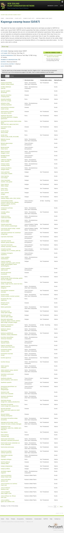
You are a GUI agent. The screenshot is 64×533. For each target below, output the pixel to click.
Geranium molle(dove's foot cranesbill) (7, 392)
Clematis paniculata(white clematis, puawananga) (9, 225)
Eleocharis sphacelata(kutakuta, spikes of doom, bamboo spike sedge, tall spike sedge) (10, 321)
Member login (53, 5)
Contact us (57, 519)
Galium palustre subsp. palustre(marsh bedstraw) (9, 370)
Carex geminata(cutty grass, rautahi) (6, 172)
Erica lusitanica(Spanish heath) (5, 342)
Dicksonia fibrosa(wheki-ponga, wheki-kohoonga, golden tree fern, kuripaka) (12, 278)
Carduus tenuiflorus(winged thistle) (6, 168)
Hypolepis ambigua (6, 459)
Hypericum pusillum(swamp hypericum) (6, 451)
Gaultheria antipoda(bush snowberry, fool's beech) (9, 379)
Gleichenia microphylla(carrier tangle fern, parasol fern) (10, 405)
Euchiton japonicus (6, 358)
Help (51, 519)
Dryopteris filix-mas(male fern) (6, 299)
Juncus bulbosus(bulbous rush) (5, 488)
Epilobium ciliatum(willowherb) (6, 329)
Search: (42, 76)
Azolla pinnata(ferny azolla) (4, 131)
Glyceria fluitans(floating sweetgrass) (6, 414)
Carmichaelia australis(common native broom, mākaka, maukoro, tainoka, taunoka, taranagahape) (10, 203)
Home (2, 18)
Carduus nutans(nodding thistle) (5, 164)
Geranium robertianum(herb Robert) (7, 397)
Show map (5, 46)
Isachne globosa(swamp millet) (5, 462)
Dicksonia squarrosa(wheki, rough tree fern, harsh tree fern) (11, 283)
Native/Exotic (58, 80)
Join (61, 5)
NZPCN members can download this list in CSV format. (53, 55)
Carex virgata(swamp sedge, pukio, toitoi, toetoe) (10, 197)
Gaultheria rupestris (6, 382)
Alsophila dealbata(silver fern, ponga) (6, 99)
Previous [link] (50, 506)
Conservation (38, 519)
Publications (9, 18)
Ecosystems (20, 519)
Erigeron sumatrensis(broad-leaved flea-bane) (8, 346)
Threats (13, 519)
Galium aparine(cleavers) (5, 366)
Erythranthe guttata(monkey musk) (6, 350)
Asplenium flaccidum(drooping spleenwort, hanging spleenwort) (9, 117)
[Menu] (62, 1)
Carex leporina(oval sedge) (5, 176)
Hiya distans (4, 432)
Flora (7, 519)
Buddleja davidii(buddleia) (5, 156)
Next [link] (61, 506)
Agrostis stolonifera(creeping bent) (6, 95)
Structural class (29, 80)
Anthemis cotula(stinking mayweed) (6, 104)
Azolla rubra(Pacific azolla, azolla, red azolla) (10, 135)
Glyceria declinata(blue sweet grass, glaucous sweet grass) (10, 410)
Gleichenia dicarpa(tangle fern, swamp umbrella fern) (10, 401)
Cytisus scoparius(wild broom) (5, 269)
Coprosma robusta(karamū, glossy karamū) (7, 241)
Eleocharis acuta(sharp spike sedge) (6, 311)
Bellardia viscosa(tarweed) (5, 139)
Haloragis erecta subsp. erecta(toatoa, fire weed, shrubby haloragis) (11, 423)
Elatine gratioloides (6, 307)
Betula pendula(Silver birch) (5, 148)
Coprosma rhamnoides (7, 236)
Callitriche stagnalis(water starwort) (6, 160)
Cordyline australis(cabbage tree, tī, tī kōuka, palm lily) (10, 249)
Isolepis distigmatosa (6, 466)
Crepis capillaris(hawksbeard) (5, 257)
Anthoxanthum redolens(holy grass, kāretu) (7, 112)
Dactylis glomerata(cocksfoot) (6, 273)
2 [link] (57, 506)
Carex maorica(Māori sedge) (5, 185)
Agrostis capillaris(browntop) (5, 91)
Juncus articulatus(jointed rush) (6, 480)
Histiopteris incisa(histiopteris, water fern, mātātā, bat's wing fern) (11, 428)
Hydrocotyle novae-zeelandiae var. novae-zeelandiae (10, 443)
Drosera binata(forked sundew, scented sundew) (10, 295)
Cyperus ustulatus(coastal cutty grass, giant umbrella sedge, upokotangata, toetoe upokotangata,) (10, 264)
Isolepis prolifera (5, 468)
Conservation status (46, 80)
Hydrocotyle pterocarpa (7, 447)
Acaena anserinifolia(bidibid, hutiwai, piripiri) (7, 83)
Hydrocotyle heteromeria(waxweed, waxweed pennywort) (10, 439)
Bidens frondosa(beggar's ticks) (5, 152)
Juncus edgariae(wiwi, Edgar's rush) (6, 492)
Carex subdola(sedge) (5, 193)
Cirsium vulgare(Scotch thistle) (5, 221)
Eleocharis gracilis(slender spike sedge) (7, 315)
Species (3, 80)
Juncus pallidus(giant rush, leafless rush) (7, 500)
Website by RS (29, 521)
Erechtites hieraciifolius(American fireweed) (7, 337)
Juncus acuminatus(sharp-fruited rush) (6, 476)
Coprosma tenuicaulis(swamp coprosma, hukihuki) (8, 245)
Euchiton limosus (5, 362)
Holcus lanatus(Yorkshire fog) (5, 435)
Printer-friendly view (53, 52)
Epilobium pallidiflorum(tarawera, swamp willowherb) (9, 333)
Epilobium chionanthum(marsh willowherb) (7, 325)
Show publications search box (11, 14)
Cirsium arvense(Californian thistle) (6, 216)
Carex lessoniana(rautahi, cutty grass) (6, 181)
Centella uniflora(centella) (5, 212)
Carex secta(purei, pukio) (4, 189)
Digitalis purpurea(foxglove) (5, 287)
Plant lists (18, 18)
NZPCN (46, 519)
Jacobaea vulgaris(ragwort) (6, 472)
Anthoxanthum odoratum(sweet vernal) (7, 108)
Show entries (8, 76)
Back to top (59, 513)
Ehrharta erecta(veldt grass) (5, 303)
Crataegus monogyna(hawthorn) (7, 253)
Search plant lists (28, 18)
